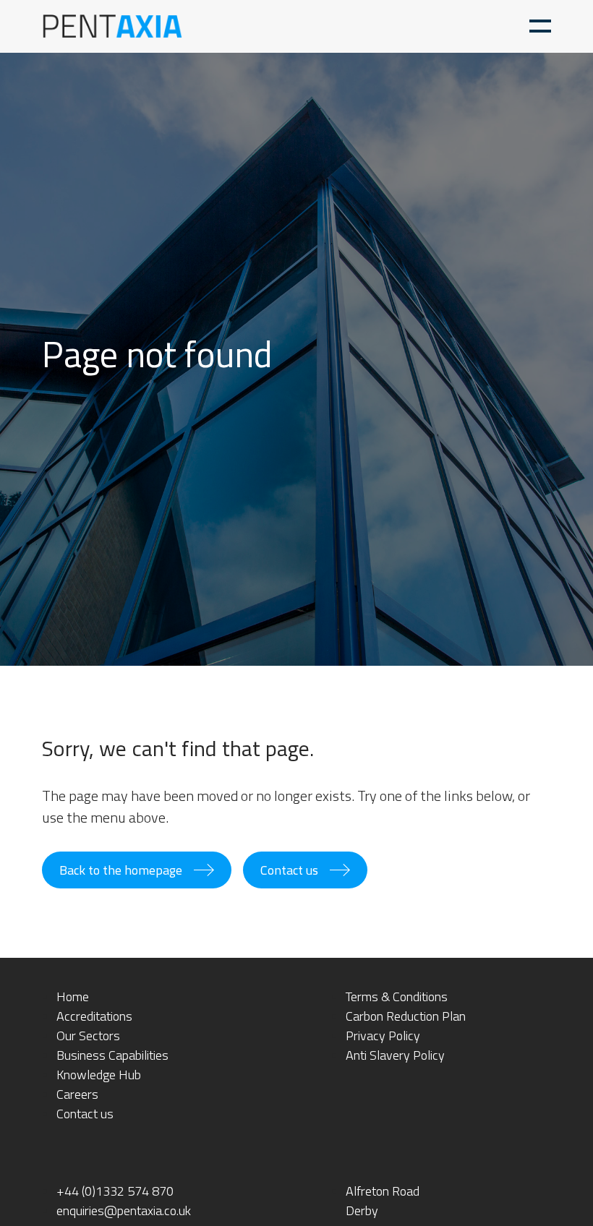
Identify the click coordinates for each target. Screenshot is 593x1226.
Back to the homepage (120, 870)
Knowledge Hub (98, 1074)
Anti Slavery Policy (395, 1055)
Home (72, 996)
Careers (77, 1094)
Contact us (289, 870)
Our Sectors (88, 1035)
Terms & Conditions (397, 996)
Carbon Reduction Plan (406, 1016)
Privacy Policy (383, 1035)
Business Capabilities (112, 1055)
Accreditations (94, 1016)
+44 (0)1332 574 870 (115, 1191)
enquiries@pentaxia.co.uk (123, 1210)
